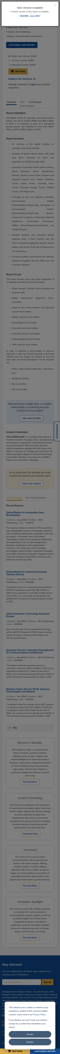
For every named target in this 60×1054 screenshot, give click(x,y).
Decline (30, 1042)
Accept (30, 1034)
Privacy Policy (39, 1014)
